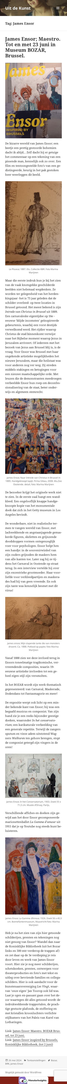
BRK (7, 1063)
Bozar (54, 1060)
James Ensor (16, 1063)
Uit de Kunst (18, 8)
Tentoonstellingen (36, 1060)
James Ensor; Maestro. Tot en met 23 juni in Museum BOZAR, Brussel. (32, 47)
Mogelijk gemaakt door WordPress (23, 1072)
